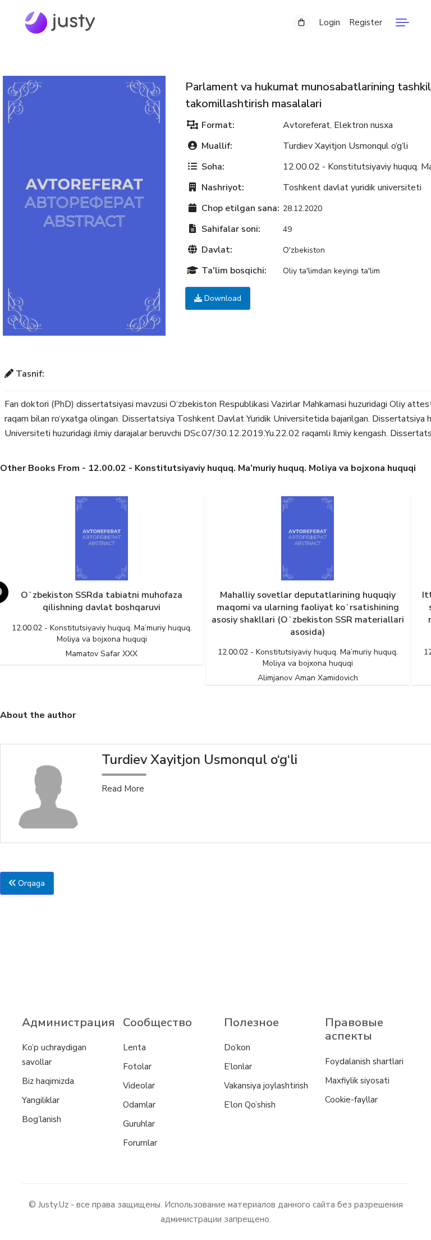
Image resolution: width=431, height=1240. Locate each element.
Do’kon (237, 1047)
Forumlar (140, 1143)
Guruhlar (139, 1123)
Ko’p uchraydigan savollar (54, 1055)
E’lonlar (238, 1066)
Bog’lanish (41, 1119)
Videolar (139, 1085)
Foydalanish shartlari (364, 1061)
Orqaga (30, 883)
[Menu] (402, 22)
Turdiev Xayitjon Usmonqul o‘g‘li (345, 146)
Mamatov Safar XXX (101, 653)
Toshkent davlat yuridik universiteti (352, 187)
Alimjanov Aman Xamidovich (308, 677)
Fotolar (137, 1066)
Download (221, 298)
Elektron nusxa (363, 125)
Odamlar (139, 1104)
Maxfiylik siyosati (357, 1080)
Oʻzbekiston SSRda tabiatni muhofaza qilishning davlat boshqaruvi (101, 601)
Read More (123, 788)
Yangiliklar (40, 1100)
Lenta (134, 1047)
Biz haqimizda (48, 1081)
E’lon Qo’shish (250, 1104)
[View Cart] (301, 22)
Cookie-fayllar (351, 1099)
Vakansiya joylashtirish (266, 1085)
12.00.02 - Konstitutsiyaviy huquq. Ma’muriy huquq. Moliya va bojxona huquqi (102, 633)
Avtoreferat (306, 125)
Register (365, 22)
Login (329, 22)
